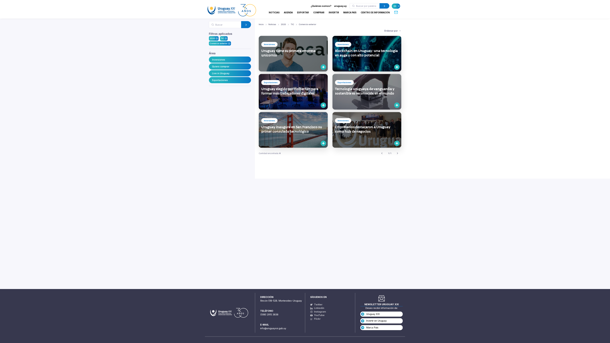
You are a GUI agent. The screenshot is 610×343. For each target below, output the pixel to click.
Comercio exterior (218, 43)
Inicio (261, 24)
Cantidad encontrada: (270, 153)
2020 (212, 38)
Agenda (288, 12)
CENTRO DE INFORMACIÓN (375, 12)
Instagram (319, 311)
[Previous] (381, 153)
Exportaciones (220, 80)
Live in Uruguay (220, 73)
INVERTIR (334, 12)
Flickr (316, 318)
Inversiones (218, 59)
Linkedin (318, 307)
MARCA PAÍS (349, 12)
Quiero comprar (220, 66)
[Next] (397, 153)
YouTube (319, 315)
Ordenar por (391, 30)
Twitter (317, 304)
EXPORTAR (303, 12)
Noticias (274, 12)
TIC (222, 38)
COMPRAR (318, 12)
